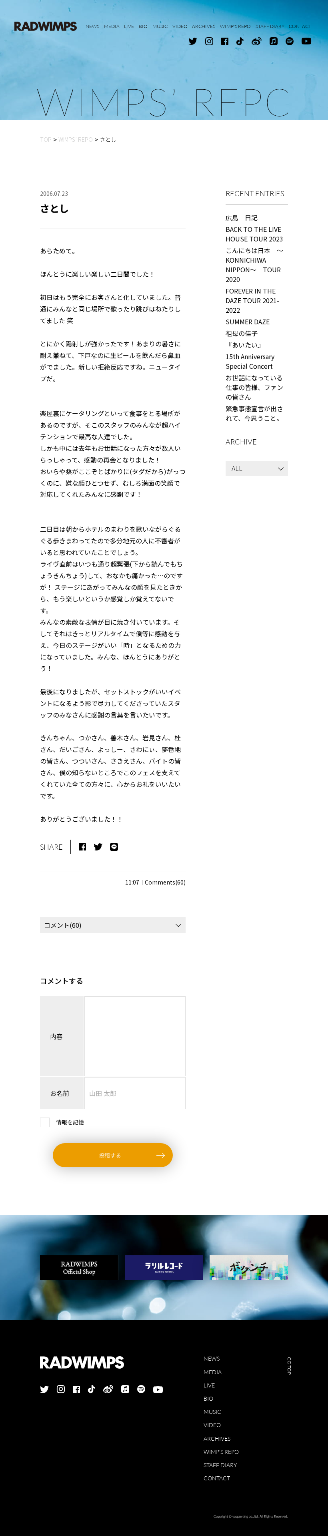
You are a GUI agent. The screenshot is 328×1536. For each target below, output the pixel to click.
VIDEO (212, 1425)
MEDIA (213, 1372)
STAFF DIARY (220, 1465)
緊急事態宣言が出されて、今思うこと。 (254, 413)
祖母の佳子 (242, 333)
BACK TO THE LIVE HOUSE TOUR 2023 (254, 233)
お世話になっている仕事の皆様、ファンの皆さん (254, 387)
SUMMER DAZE (248, 321)
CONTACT (217, 1478)
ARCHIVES (217, 1438)
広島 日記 (242, 217)
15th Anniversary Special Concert (250, 361)
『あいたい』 (245, 345)
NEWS (212, 1358)
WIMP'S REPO (221, 1452)
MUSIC (212, 1411)
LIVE (209, 1385)
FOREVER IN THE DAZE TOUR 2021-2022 (252, 300)
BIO (208, 1398)
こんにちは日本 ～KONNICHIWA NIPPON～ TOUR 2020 (254, 264)
